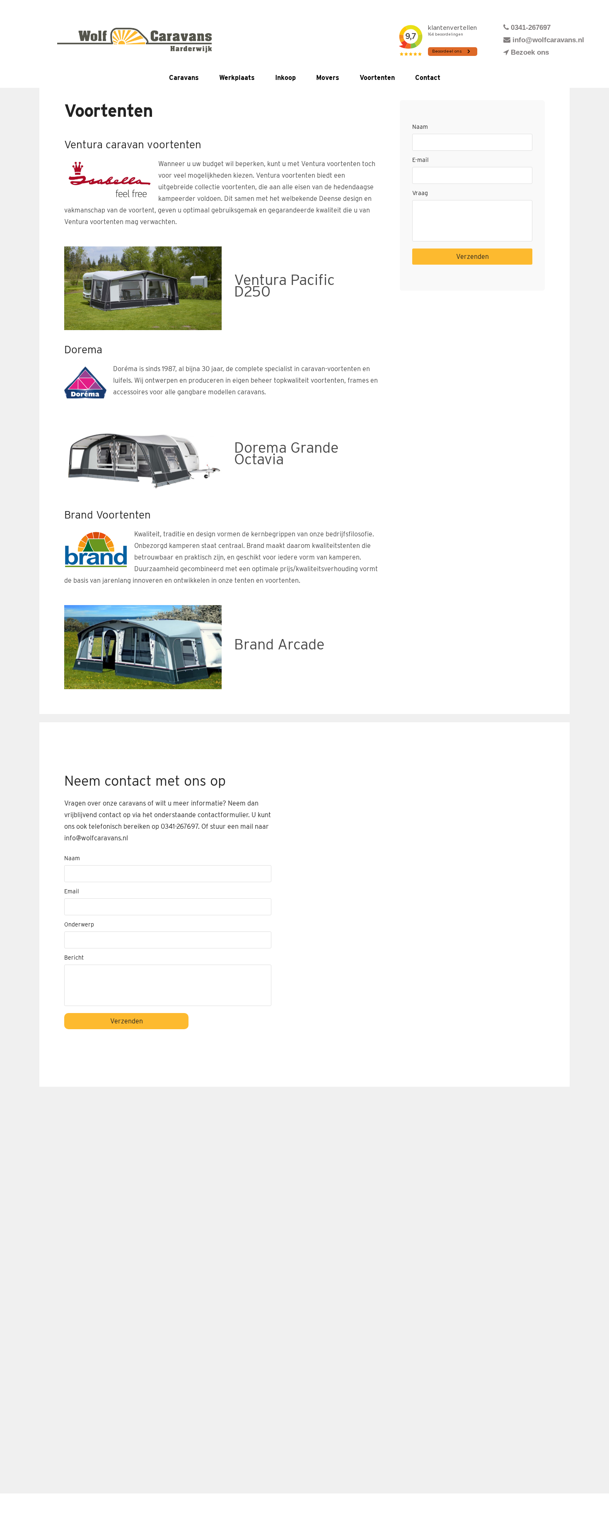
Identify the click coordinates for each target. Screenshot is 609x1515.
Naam (420, 126)
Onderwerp (79, 924)
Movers (327, 78)
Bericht (74, 957)
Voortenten (377, 78)
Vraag (420, 193)
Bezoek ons (529, 52)
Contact (427, 78)
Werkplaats (237, 78)
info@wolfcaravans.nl (547, 40)
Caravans (184, 78)
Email (71, 891)
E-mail (420, 160)
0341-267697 (530, 27)
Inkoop (285, 78)
